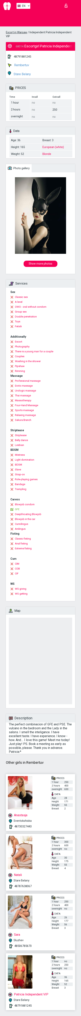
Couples (19, 356)
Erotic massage (24, 385)
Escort (18, 341)
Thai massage (23, 395)
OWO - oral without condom (30, 306)
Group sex (21, 311)
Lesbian (19, 445)
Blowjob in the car (25, 519)
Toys (17, 321)
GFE (17, 509)
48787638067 (23, 886)
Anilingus (20, 528)
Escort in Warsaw (16, 32)
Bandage (20, 484)
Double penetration (26, 316)
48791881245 (22, 56)
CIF (16, 573)
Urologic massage (25, 390)
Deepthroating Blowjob (28, 514)
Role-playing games (26, 479)
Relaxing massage (25, 415)
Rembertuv (21, 65)
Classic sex (21, 297)
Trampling (20, 489)
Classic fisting (23, 538)
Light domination (24, 459)
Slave (18, 469)
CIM (17, 563)
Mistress (20, 454)
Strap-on (20, 474)
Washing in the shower (28, 361)
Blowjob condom (25, 504)
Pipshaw (20, 366)
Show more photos (40, 263)
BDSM (18, 464)
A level (18, 301)
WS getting (21, 593)
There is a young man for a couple (34, 351)
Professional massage (27, 380)
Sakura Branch (23, 420)
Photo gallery (21, 168)
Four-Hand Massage (26, 405)
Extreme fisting (23, 548)
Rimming (20, 371)
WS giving (20, 588)
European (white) (53, 147)
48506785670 (23, 946)
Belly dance (21, 440)
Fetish (18, 326)
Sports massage (24, 410)
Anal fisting (21, 543)
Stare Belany (22, 74)
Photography (22, 346)
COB (17, 568)
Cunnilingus (21, 523)
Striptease (21, 435)
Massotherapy (23, 400)
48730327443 (23, 826)
